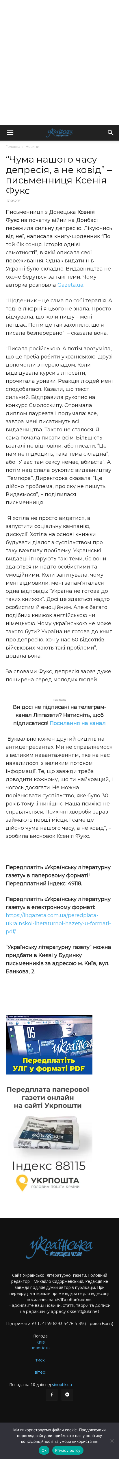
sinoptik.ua (62, 1384)
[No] (112, 1441)
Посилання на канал (78, 723)
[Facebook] (51, 1395)
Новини (32, 146)
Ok (44, 1450)
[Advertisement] (59, 62)
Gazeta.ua (70, 285)
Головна (13, 146)
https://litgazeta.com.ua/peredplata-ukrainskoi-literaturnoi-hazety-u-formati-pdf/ (58, 923)
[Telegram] (67, 1395)
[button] (10, 133)
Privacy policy (68, 1450)
